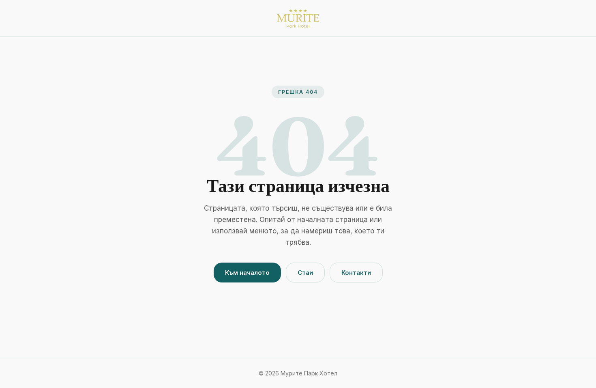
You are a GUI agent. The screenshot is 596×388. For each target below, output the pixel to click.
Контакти (356, 272)
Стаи (305, 272)
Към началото (247, 272)
